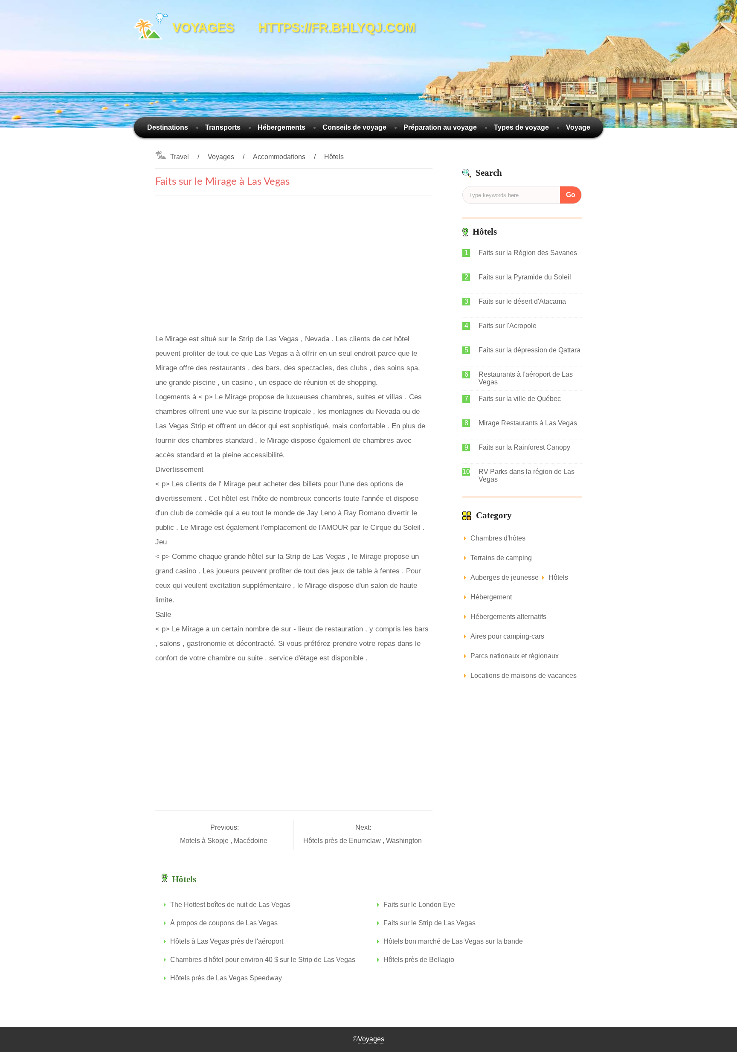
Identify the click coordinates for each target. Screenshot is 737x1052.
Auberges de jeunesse (504, 577)
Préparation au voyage (440, 127)
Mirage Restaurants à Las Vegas (528, 423)
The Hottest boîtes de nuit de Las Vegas (230, 904)
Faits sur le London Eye (419, 904)
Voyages (221, 156)
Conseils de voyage (354, 127)
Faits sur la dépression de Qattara (529, 350)
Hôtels (334, 156)
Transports (223, 127)
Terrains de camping (501, 557)
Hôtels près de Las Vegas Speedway (226, 978)
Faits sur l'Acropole (508, 325)
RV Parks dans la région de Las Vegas (527, 475)
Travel (179, 156)
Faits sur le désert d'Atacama (522, 301)
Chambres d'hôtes (497, 538)
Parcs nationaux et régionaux (514, 656)
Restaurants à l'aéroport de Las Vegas (526, 378)
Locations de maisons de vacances (523, 675)
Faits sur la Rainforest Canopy (524, 447)
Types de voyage (521, 127)
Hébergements (281, 127)
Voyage (578, 127)
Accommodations (279, 156)
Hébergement (491, 597)
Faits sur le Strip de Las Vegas (429, 923)
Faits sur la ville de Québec (520, 398)
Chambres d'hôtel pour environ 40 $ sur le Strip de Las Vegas (262, 959)
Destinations (167, 127)
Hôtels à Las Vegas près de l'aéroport (226, 941)
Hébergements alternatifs (508, 616)
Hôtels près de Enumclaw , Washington (363, 840)
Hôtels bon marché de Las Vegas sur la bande (453, 941)
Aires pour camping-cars (507, 636)
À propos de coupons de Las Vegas (224, 923)
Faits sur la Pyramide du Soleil (525, 277)
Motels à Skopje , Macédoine (224, 840)
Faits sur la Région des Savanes (528, 252)
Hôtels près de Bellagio (418, 959)
